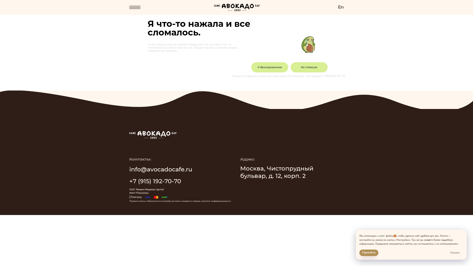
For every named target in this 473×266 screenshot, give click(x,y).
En (341, 7)
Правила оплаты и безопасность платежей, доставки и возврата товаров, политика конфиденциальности (180, 201)
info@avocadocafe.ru (160, 169)
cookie (380, 235)
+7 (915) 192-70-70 (155, 181)
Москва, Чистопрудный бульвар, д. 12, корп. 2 (276, 172)
